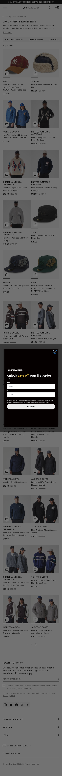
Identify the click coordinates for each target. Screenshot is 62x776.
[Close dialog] (55, 352)
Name (9, 391)
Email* (9, 382)
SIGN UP (31, 407)
